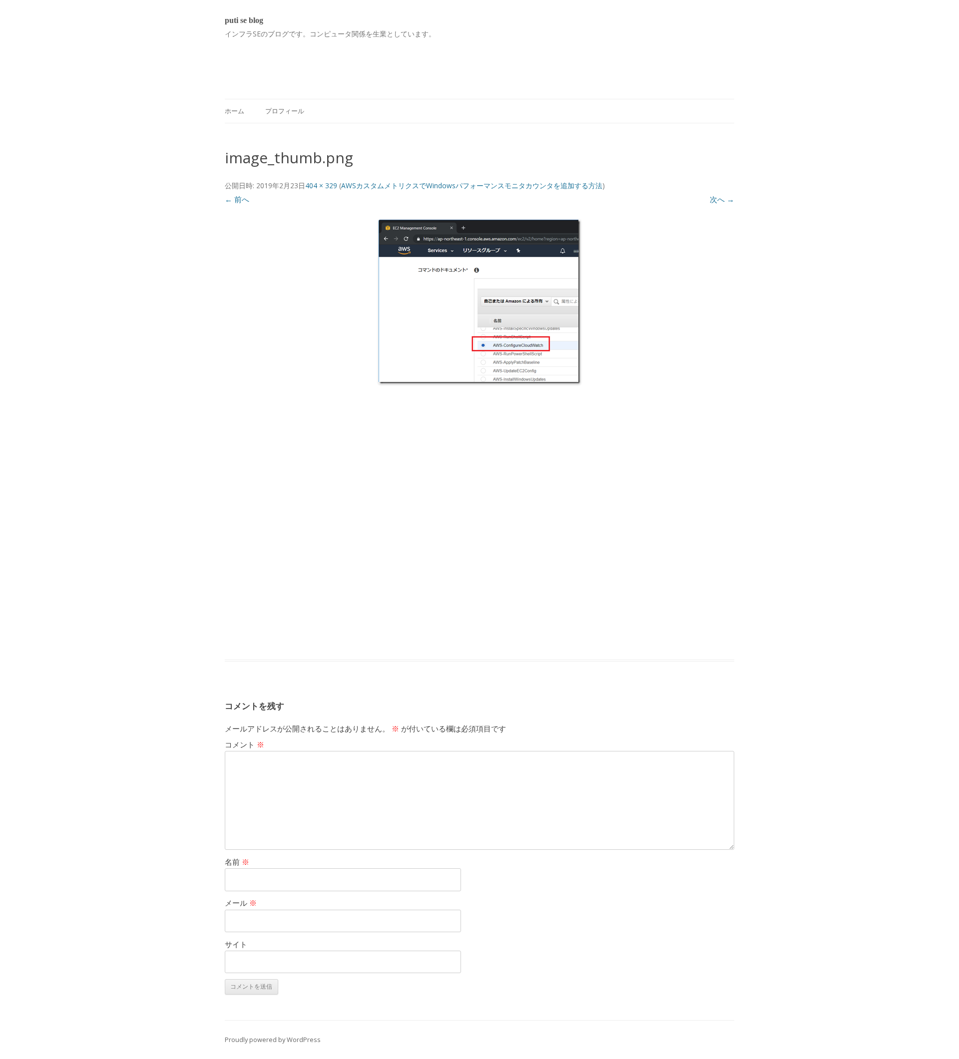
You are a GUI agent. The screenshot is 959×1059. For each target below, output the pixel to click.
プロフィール (284, 110)
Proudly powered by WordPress (273, 1039)
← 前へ (237, 199)
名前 (237, 862)
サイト (236, 944)
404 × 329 (321, 185)
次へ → (722, 199)
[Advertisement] (406, 62)
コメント (244, 744)
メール (241, 903)
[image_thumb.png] (479, 302)
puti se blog (244, 20)
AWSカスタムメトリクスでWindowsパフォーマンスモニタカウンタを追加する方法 (471, 185)
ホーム (234, 110)
